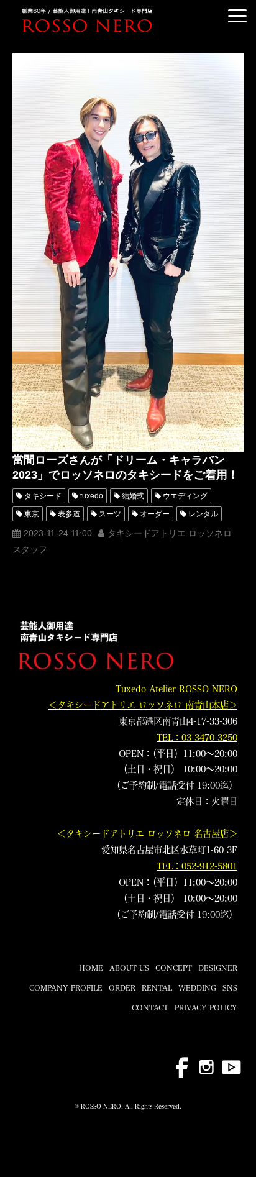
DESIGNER (217, 967)
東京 (31, 514)
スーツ (110, 514)
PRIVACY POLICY (206, 1007)
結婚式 (133, 496)
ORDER (122, 987)
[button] (237, 16)
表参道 (69, 514)
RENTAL (157, 987)
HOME (91, 967)
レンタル (203, 514)
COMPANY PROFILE (66, 987)
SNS (229, 987)
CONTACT (150, 1007)
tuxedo (91, 496)
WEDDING (197, 987)
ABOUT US (129, 967)
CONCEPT (173, 967)
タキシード (43, 496)
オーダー (155, 514)
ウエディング (185, 496)
